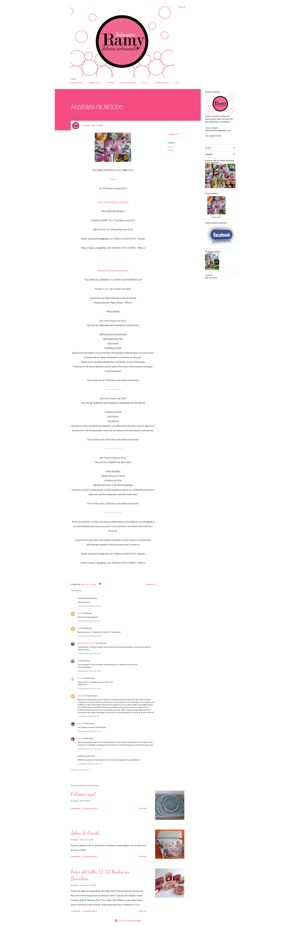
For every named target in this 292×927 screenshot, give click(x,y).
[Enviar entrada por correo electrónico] (99, 584)
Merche (81, 723)
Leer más (142, 808)
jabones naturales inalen (87, 643)
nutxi (79, 613)
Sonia (80, 628)
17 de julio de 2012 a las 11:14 (89, 688)
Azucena (81, 678)
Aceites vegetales (162, 83)
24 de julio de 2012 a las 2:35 (89, 716)
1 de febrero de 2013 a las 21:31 (90, 764)
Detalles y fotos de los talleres (113, 270)
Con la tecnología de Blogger (129, 920)
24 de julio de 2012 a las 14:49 (89, 731)
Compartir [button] (172, 134)
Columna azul (83, 794)
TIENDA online (94, 83)
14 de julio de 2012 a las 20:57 (89, 653)
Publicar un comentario (80, 770)
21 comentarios (89, 911)
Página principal (76, 83)
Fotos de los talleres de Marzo (113, 202)
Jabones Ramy (216, 217)
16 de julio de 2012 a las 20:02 (89, 671)
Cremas (145, 83)
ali (78, 660)
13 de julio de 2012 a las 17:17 (89, 621)
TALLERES (110, 83)
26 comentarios (89, 856)
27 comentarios (89, 808)
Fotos (113, 179)
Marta (80, 738)
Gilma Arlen (82, 696)
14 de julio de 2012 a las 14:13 (89, 636)
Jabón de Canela (85, 833)
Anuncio (171, 147)
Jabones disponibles (128, 83)
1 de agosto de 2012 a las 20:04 (90, 749)
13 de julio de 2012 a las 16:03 (89, 606)
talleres (170, 150)
